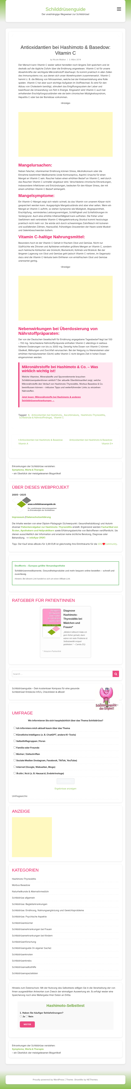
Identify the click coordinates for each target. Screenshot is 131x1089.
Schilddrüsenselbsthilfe (24, 967)
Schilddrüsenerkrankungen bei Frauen (32, 929)
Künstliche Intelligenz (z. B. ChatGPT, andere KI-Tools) (46, 734)
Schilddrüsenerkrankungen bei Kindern (32, 935)
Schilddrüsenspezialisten (25, 973)
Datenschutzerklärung (38, 517)
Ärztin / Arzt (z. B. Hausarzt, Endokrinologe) (40, 773)
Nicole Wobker (59, 59)
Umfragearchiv (19, 796)
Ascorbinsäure (71, 415)
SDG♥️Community (107, 544)
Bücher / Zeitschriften (28, 754)
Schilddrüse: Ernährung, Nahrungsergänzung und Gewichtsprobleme (48, 910)
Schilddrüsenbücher (22, 923)
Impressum (18, 517)
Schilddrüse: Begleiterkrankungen (29, 904)
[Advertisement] (65, 134)
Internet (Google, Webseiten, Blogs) (35, 767)
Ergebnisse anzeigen (65, 788)
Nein (30, 1016)
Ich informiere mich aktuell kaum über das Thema (43, 728)
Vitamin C (59, 417)
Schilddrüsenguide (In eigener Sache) (31, 948)
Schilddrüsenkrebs (21, 960)
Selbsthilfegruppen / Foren (30, 741)
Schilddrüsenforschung (24, 941)
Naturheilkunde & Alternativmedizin (30, 891)
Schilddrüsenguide (66, 9)
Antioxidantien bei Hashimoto (46, 415)
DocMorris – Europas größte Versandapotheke (40, 565)
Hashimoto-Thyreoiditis (93, 415)
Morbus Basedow (21, 885)
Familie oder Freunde (27, 747)
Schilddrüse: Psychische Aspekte (29, 916)
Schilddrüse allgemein (23, 897)
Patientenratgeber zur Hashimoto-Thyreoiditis (46, 527)
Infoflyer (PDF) (37, 537)
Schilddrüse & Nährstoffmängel (35, 417)
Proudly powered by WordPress (48, 1079)
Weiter (27, 1024)
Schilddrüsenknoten (22, 954)
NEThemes (92, 1079)
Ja (23, 1016)
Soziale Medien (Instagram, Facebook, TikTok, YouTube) (46, 760)
